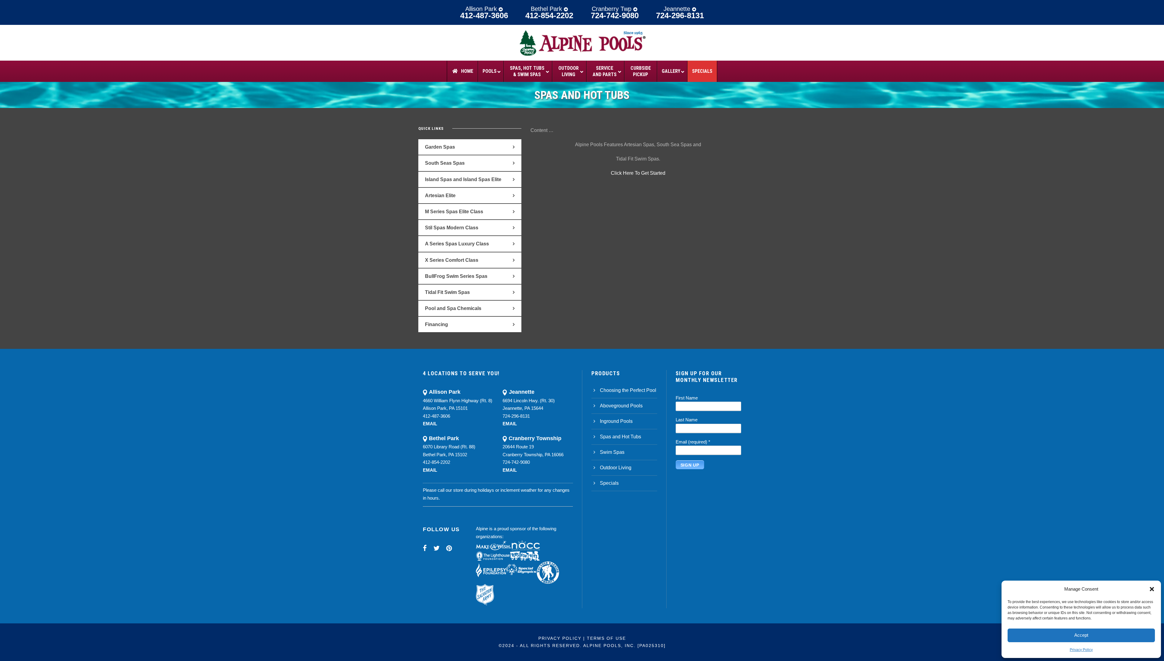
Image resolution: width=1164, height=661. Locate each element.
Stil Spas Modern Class (451, 227)
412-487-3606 (484, 15)
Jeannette (678, 8)
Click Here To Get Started (638, 173)
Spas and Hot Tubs (620, 436)
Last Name (686, 419)
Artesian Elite (440, 195)
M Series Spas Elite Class (454, 211)
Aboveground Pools (621, 405)
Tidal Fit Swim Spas (447, 292)
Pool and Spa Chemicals (453, 308)
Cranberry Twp (612, 8)
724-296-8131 (680, 15)
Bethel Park (547, 8)
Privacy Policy (1081, 650)
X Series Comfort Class (451, 260)
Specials (609, 483)
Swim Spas (612, 452)
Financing (436, 324)
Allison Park (482, 8)
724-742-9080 (615, 15)
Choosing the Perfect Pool (628, 390)
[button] (1152, 589)
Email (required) (693, 441)
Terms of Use (606, 638)
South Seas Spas (445, 163)
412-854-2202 (549, 15)
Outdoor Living (615, 467)
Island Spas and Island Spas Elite (463, 179)
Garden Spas (440, 147)
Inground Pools (616, 421)
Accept (1081, 635)
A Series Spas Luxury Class (457, 243)
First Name (687, 397)
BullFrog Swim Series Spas (456, 276)
